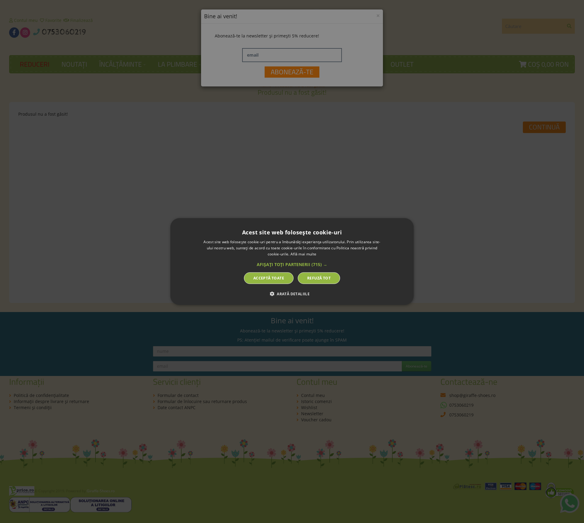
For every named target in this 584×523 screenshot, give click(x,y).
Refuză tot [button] (319, 277)
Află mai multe (303, 254)
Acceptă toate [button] (268, 277)
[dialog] (292, 261)
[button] (292, 264)
